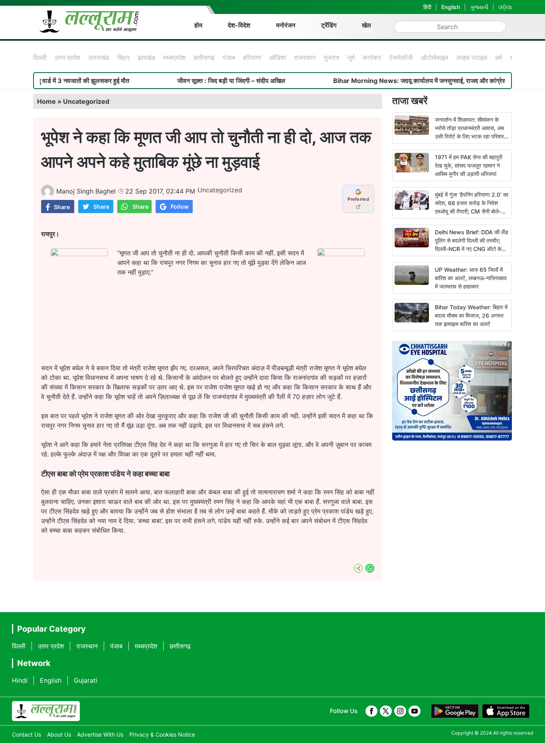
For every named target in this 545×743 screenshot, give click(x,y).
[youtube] (414, 711)
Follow (180, 206)
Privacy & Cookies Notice (162, 734)
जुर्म (351, 57)
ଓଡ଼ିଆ (505, 7)
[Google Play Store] (455, 711)
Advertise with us (100, 734)
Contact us (26, 734)
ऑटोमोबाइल (434, 57)
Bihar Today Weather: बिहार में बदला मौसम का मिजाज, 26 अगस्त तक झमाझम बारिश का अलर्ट (471, 315)
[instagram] (400, 711)
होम (198, 25)
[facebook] (371, 711)
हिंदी (427, 7)
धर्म (498, 57)
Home (46, 101)
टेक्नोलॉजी (401, 57)
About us (59, 734)
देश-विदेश (239, 25)
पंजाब (229, 57)
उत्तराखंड (98, 57)
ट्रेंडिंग (328, 25)
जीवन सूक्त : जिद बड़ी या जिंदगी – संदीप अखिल (214, 81)
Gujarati (85, 680)
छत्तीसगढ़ (204, 57)
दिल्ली (40, 57)
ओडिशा (277, 57)
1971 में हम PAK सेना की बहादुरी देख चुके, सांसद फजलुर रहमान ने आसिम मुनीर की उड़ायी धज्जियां (468, 165)
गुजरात (331, 57)
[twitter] (386, 711)
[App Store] (506, 711)
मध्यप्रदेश (174, 57)
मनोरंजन (285, 25)
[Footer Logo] (46, 711)
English (450, 7)
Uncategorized (86, 101)
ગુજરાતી (479, 7)
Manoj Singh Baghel (86, 191)
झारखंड (146, 57)
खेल (366, 25)
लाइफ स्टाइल (471, 57)
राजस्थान (305, 57)
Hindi (20, 680)
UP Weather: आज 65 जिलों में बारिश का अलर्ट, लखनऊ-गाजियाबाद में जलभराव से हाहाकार (471, 278)
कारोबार (372, 57)
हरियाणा (252, 57)
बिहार (123, 57)
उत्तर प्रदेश (67, 57)
